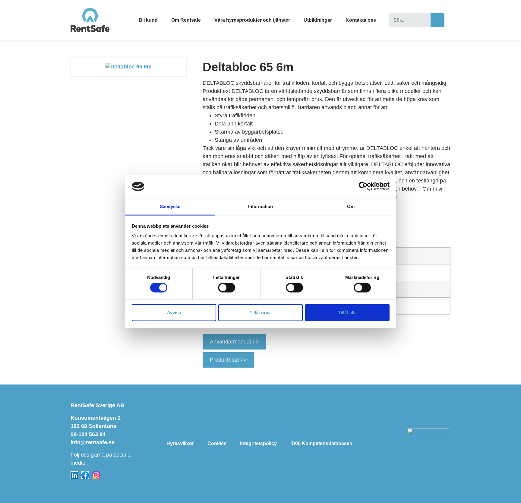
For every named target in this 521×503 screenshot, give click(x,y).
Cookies (216, 443)
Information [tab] (260, 206)
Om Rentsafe (186, 20)
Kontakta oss (361, 20)
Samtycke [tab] (170, 206)
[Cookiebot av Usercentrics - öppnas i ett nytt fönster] (363, 186)
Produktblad (225, 360)
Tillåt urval (261, 312)
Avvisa (174, 312)
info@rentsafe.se (93, 442)
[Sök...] (410, 20)
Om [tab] (351, 206)
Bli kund (148, 20)
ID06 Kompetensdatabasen (321, 443)
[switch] (226, 288)
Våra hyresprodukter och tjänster (252, 20)
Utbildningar (318, 20)
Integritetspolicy (258, 443)
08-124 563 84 (88, 434)
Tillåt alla (347, 312)
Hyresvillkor (180, 443)
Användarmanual (231, 342)
